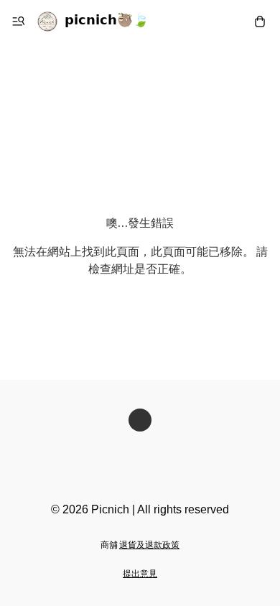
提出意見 (140, 574)
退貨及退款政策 (149, 545)
